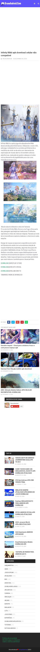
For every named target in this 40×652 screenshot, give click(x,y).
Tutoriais (8, 625)
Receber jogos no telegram (11, 640)
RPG (6, 579)
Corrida (7, 593)
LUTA (6, 611)
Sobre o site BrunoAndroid (11, 641)
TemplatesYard (23, 649)
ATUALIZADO (8, 576)
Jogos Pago (8, 614)
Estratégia (8, 618)
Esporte (7, 604)
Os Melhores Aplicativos (13, 621)
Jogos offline (9, 572)
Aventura (8, 583)
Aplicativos (8, 590)
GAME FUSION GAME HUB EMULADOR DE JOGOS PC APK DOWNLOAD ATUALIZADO (25, 471)
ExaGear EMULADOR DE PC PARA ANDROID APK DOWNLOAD (24, 503)
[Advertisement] (20, 29)
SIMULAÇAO (8, 597)
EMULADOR (8, 607)
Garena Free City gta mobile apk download (16, 369)
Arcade (7, 600)
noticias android (10, 628)
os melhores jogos (11, 586)
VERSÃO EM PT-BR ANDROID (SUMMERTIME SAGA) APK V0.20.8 (24, 460)
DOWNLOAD (5, 263)
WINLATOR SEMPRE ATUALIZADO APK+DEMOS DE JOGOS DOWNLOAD (25, 492)
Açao (6, 569)
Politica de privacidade (10, 638)
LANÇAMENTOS (9, 565)
